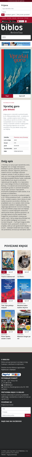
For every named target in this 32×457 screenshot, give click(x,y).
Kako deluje (20, 18)
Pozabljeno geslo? (10, 14)
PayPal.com (4, 370)
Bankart (13, 370)
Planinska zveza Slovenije (21, 137)
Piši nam (26, 18)
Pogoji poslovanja (12, 454)
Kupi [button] (7, 96)
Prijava (28, 415)
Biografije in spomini (8, 102)
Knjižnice (4, 18)
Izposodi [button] (22, 96)
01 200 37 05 (7, 383)
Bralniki (14, 18)
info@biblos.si (7, 385)
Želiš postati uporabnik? (23, 14)
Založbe (9, 18)
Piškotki (3, 454)
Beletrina (21, 451)
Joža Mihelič (9, 109)
